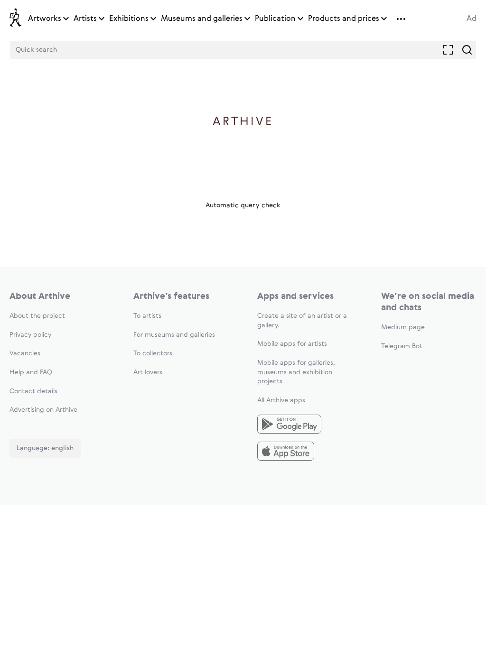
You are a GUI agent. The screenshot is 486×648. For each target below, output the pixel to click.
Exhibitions (129, 19)
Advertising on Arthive (43, 410)
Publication (275, 19)
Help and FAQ (30, 372)
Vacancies (24, 353)
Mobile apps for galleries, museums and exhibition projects (296, 372)
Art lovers (147, 372)
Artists (85, 19)
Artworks (44, 19)
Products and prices (343, 19)
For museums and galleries (174, 335)
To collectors (152, 353)
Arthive (243, 122)
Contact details (33, 391)
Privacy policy (30, 335)
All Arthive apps (281, 400)
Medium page (403, 327)
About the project (37, 316)
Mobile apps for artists (292, 344)
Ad (472, 19)
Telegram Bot (401, 346)
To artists (147, 316)
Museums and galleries (202, 19)
